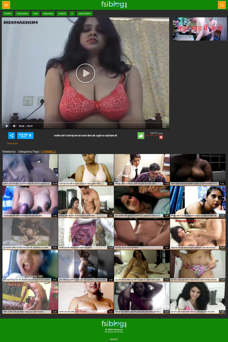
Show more (12, 143)
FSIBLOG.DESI (114, 324)
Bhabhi (25, 135)
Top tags (6, 5)
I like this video (140, 135)
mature (62, 13)
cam (35, 13)
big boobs (22, 13)
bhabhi (7, 13)
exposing (48, 13)
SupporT (114, 339)
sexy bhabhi (85, 13)
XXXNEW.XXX (114, 4)
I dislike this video (161, 137)
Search (222, 5)
